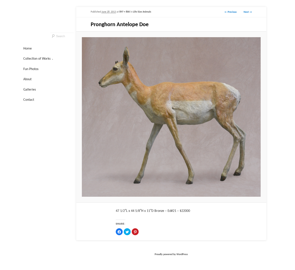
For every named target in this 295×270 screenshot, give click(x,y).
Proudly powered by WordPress (171, 254)
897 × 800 (124, 12)
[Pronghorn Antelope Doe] (171, 117)
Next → (248, 12)
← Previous (231, 12)
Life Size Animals (142, 12)
